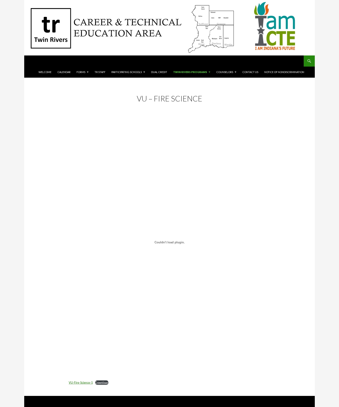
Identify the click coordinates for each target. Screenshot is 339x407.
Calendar (64, 71)
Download (102, 382)
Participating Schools (126, 71)
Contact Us (250, 71)
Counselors (224, 71)
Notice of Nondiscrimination (284, 71)
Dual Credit (159, 71)
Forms (81, 71)
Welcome (45, 71)
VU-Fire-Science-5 (81, 382)
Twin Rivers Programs (190, 71)
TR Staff (100, 71)
